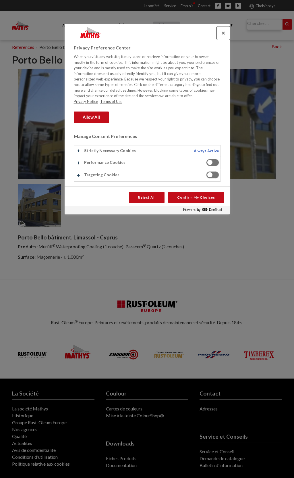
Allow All (91, 117)
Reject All (147, 197)
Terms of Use (111, 101)
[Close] (223, 33)
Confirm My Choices (196, 197)
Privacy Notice (86, 101)
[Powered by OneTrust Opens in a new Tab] (205, 210)
